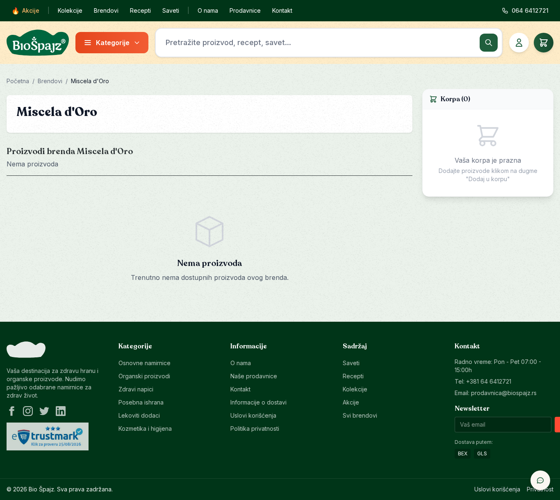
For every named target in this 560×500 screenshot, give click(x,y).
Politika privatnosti (254, 428)
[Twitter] (44, 411)
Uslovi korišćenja (253, 415)
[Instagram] (28, 411)
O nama (208, 10)
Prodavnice (245, 10)
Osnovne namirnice (144, 362)
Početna (18, 80)
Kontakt (282, 10)
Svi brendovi (360, 415)
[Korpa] (543, 42)
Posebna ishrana (141, 402)
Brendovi (106, 10)
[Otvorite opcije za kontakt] (540, 480)
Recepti (140, 10)
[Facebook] (11, 411)
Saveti (170, 10)
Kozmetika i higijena (145, 428)
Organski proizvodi (144, 376)
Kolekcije (70, 10)
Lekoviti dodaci (139, 415)
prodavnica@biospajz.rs (504, 392)
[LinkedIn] (61, 411)
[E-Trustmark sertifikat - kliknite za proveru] (48, 436)
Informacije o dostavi (258, 402)
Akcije (25, 11)
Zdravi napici (135, 389)
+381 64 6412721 (488, 381)
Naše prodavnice (253, 376)
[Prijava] (519, 42)
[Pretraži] (489, 43)
